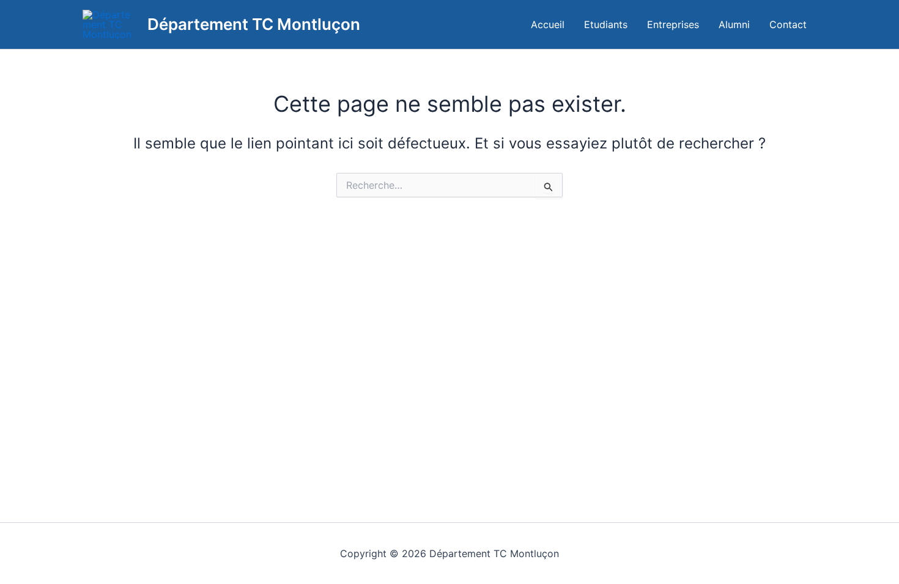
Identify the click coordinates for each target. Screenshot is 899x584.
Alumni (734, 24)
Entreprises (673, 24)
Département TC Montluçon (253, 24)
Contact (788, 24)
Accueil (547, 24)
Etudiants (605, 24)
